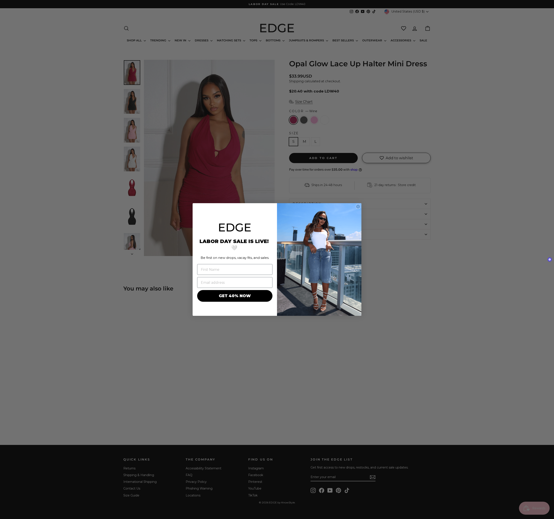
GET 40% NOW (235, 296)
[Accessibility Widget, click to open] (550, 259)
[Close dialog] (358, 206)
